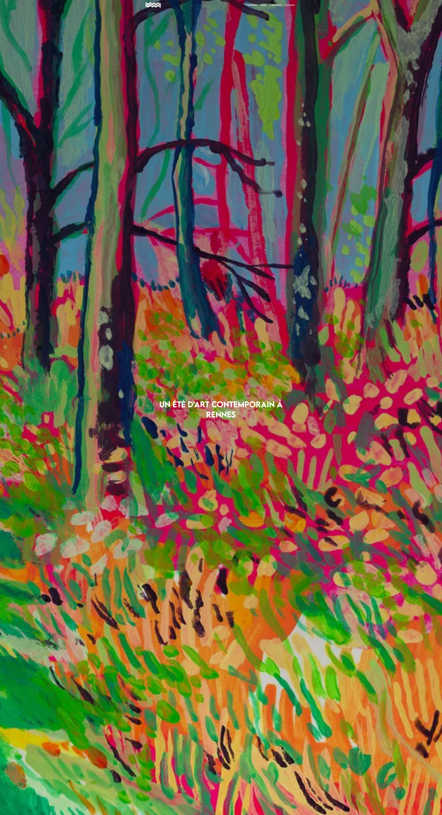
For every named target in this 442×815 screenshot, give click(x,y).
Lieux (263, 5)
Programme (251, 5)
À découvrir (276, 5)
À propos (290, 5)
